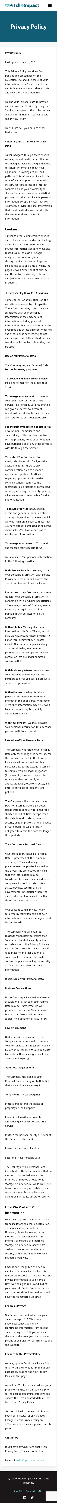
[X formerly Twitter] (32, 1497)
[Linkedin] (25, 1497)
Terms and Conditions (35, 1491)
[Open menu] (49, 5)
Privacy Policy (18, 1491)
